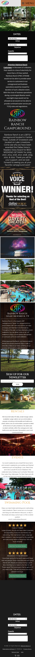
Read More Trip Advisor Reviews (17, 546)
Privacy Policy (27, 649)
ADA (22, 652)
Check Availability (18, 58)
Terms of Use (15, 652)
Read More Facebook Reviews (17, 576)
